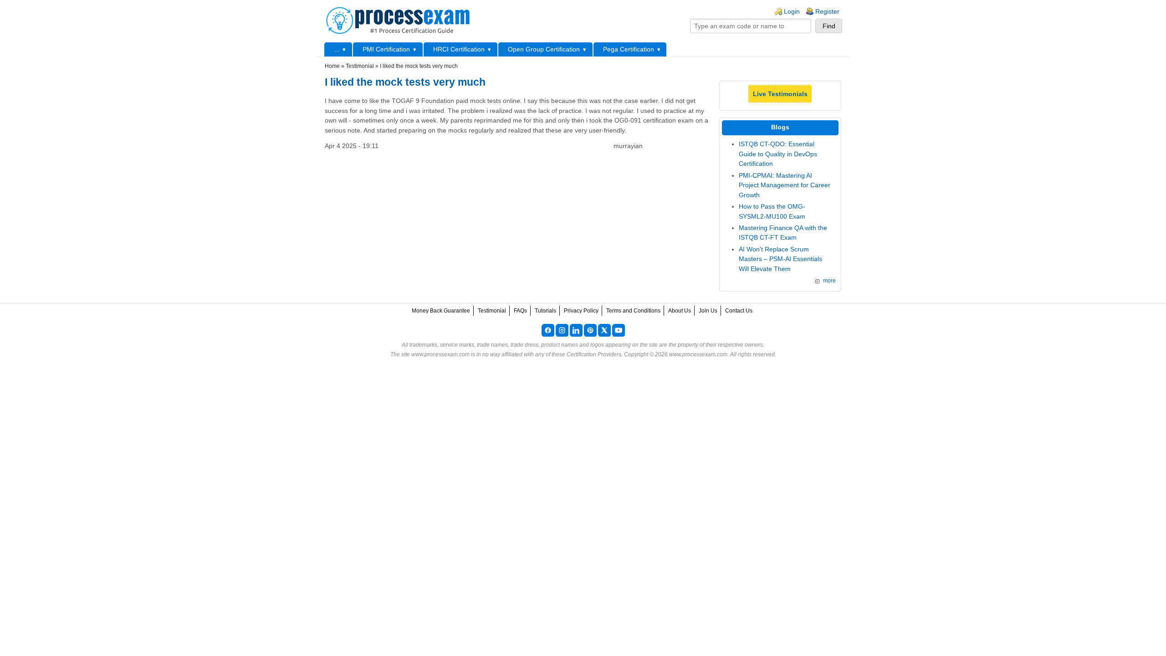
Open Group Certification (544, 49)
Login (792, 11)
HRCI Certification (459, 49)
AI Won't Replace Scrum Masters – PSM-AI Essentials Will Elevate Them (780, 259)
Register (827, 11)
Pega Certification (628, 49)
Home (332, 66)
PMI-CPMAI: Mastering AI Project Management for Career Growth (784, 185)
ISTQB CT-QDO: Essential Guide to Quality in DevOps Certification (778, 153)
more (829, 280)
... (337, 49)
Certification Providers (594, 354)
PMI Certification (386, 49)
